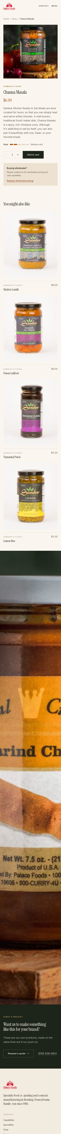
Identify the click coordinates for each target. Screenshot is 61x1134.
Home (6, 19)
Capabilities (8, 1120)
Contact (44, 6)
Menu (55, 6)
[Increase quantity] (18, 155)
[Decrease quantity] (6, 155)
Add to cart (33, 154)
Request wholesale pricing (20, 181)
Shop (14, 19)
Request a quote (16, 1053)
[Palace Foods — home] (9, 6)
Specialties (8, 1125)
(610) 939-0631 (47, 1053)
